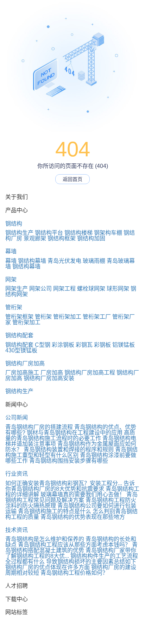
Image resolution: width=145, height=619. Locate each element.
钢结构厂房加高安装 (49, 378)
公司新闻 (16, 418)
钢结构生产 (19, 233)
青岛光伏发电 (64, 261)
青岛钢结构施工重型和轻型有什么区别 (71, 452)
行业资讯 (16, 474)
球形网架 (118, 289)
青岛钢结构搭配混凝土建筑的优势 (71, 547)
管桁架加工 (67, 317)
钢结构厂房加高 (25, 363)
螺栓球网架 (91, 289)
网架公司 (40, 289)
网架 (11, 279)
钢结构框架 (62, 238)
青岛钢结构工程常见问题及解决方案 (71, 497)
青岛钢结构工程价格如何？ (74, 573)
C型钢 (42, 345)
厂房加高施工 (22, 373)
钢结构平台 (49, 233)
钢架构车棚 (108, 233)
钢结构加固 (91, 238)
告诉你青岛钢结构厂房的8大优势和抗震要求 (70, 486)
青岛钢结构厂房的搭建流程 (39, 427)
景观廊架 (35, 238)
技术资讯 (16, 530)
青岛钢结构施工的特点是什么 (54, 511)
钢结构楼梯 (78, 233)
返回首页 (72, 179)
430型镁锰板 (21, 350)
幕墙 (11, 251)
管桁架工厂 (97, 317)
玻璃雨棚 (94, 261)
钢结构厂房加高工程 (89, 373)
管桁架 (13, 307)
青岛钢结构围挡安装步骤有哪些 (68, 461)
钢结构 (13, 224)
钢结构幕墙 (32, 261)
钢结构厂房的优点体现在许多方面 (47, 567)
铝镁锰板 (123, 345)
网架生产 (16, 289)
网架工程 (64, 289)
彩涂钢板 (63, 345)
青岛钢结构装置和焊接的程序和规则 (69, 449)
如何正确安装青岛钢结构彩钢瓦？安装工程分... (63, 483)
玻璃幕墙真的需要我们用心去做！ (82, 494)
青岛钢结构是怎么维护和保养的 (44, 539)
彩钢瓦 (84, 345)
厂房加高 (51, 373)
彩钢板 (102, 345)
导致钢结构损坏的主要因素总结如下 (91, 562)
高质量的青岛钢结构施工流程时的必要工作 (70, 435)
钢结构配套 (19, 335)
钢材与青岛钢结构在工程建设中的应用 (74, 433)
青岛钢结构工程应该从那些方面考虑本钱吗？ (74, 545)
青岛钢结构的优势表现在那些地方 (82, 517)
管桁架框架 (19, 317)
